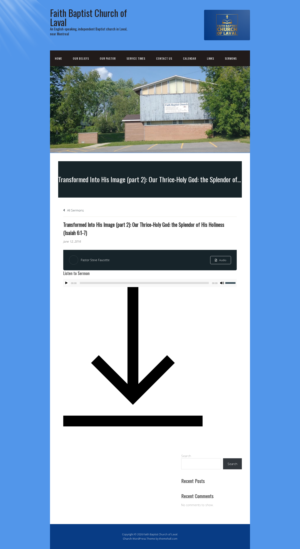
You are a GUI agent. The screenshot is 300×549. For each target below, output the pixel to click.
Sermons (231, 58)
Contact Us (164, 58)
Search (186, 456)
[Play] (66, 283)
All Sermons (75, 210)
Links (210, 58)
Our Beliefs (81, 58)
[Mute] (222, 283)
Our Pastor (108, 58)
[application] (150, 283)
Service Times (136, 58)
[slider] (231, 282)
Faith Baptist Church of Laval (88, 17)
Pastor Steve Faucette (95, 260)
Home (58, 58)
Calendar (189, 58)
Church (127, 538)
